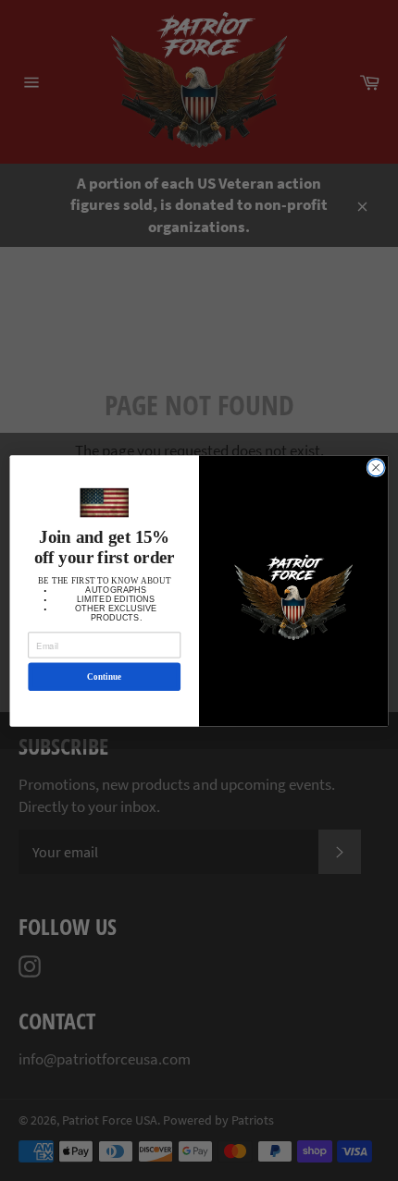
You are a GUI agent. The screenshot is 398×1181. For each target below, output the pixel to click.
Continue (104, 676)
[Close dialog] (375, 467)
